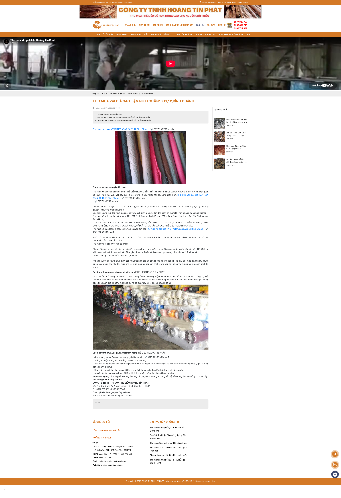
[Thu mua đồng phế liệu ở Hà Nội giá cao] (219, 146)
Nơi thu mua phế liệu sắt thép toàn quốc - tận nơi (235, 162)
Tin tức (211, 25)
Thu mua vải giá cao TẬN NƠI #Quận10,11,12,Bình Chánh (120, 129)
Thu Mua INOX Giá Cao (205, 34)
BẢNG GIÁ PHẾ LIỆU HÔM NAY (179, 25)
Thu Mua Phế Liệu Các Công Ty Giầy (132, 34)
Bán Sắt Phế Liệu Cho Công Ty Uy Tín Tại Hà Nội (236, 135)
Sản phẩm (158, 25)
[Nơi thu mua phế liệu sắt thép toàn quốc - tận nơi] (219, 159)
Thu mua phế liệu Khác (103, 34)
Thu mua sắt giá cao (160, 34)
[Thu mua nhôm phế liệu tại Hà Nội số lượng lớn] (219, 119)
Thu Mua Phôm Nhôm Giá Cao (231, 34)
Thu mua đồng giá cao (183, 34)
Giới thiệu (144, 25)
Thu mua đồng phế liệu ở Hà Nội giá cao (168, 443)
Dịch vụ (200, 25)
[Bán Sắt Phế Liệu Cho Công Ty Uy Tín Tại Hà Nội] (219, 133)
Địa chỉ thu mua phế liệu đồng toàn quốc (168, 455)
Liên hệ (222, 25)
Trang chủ (130, 25)
